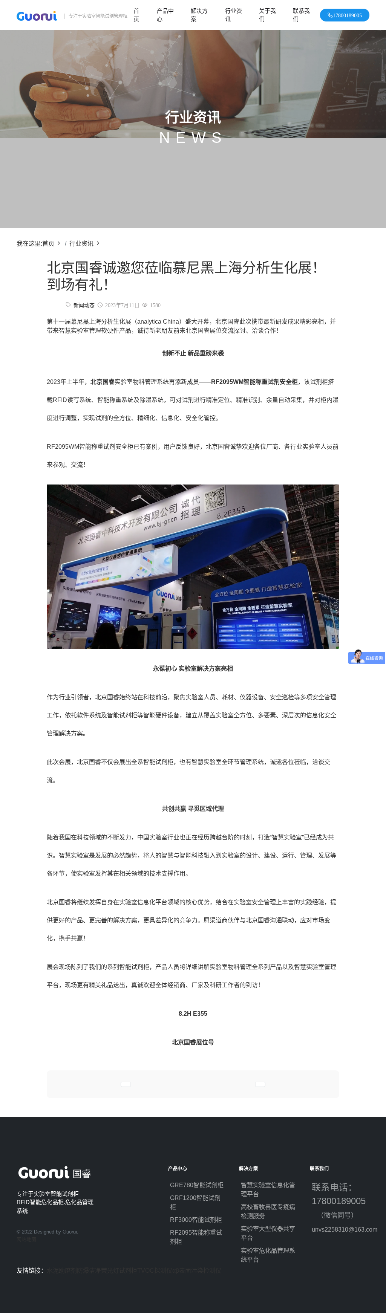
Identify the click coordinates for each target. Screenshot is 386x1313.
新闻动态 (84, 305)
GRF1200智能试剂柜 (195, 1202)
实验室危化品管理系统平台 (268, 1255)
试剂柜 (128, 1270)
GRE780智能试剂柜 (197, 1185)
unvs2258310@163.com (340, 1229)
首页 (136, 15)
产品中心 (165, 15)
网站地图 (26, 1239)
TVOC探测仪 (154, 1270)
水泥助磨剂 (62, 1270)
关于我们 (267, 15)
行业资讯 (233, 15)
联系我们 (301, 15)
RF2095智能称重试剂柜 (196, 1237)
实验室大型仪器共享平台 (268, 1233)
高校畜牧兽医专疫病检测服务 (268, 1211)
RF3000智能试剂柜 (196, 1220)
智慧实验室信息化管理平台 (268, 1189)
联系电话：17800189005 (340, 1201)
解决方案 (199, 15)
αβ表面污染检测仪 (196, 1270)
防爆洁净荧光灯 (98, 1270)
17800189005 (347, 15)
